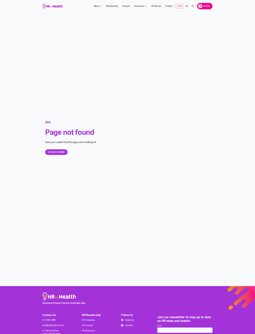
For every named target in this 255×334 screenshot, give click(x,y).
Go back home (56, 152)
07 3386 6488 (49, 320)
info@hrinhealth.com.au (53, 325)
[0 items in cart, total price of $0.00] (187, 6)
